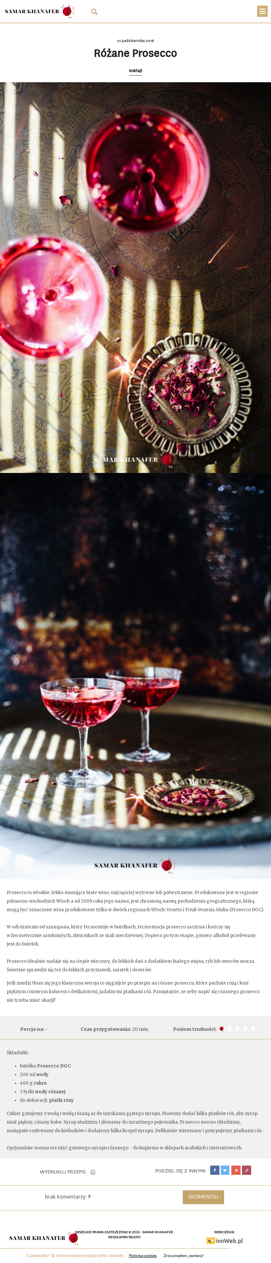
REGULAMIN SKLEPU (124, 1237)
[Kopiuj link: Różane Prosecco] (246, 1170)
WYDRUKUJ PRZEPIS (65, 1172)
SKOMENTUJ (203, 1197)
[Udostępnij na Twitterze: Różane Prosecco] (225, 1170)
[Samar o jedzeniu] (39, 10)
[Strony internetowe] (225, 1240)
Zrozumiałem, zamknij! (184, 1255)
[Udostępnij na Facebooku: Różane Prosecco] (214, 1170)
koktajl (135, 70)
